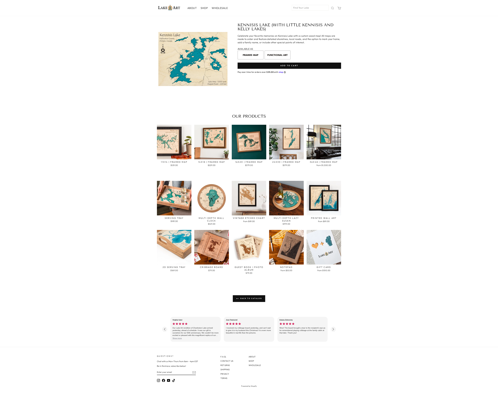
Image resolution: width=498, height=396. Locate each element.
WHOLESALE (220, 8)
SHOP (204, 8)
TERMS (223, 378)
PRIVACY (224, 374)
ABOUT (192, 8)
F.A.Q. (223, 356)
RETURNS (225, 365)
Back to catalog (251, 298)
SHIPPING (225, 369)
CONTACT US (226, 361)
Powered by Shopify (249, 386)
